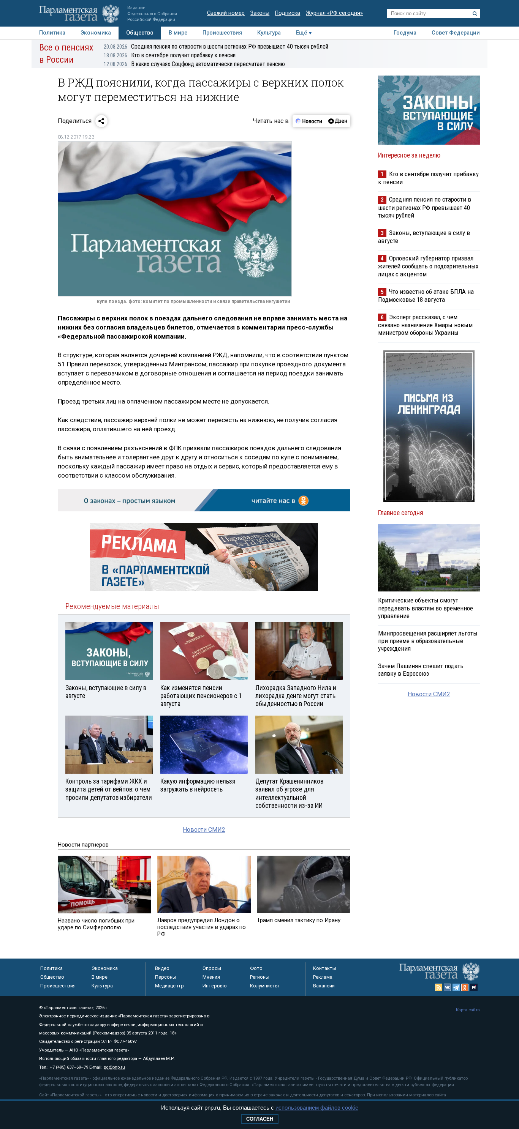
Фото (256, 968)
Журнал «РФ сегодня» (334, 13)
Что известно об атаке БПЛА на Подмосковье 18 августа (426, 295)
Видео (162, 968)
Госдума (405, 33)
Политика (52, 33)
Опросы (212, 968)
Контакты (324, 968)
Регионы (259, 977)
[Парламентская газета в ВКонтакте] (447, 987)
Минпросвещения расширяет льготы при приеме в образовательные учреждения (428, 640)
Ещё (301, 33)
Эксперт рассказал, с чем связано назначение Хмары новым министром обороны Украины (425, 324)
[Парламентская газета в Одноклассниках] (465, 987)
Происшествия (222, 33)
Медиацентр (169, 986)
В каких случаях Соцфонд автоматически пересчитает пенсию (194, 64)
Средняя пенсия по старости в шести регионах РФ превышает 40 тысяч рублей (216, 46)
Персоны (165, 977)
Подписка (287, 13)
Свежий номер (226, 13)
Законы (259, 13)
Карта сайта (468, 1010)
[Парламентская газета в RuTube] (474, 987)
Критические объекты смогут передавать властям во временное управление (425, 607)
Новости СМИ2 (204, 829)
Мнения (211, 977)
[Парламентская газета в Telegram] (456, 987)
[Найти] (475, 14)
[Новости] (309, 121)
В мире (178, 33)
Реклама (322, 977)
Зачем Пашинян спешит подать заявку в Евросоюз (421, 669)
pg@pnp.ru (114, 1067)
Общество (139, 33)
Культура (269, 33)
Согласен (259, 1119)
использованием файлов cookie (316, 1107)
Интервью (215, 986)
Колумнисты (264, 986)
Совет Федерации (456, 33)
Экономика (96, 33)
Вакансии (324, 986)
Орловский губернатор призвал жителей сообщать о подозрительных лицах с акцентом (428, 266)
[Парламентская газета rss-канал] (439, 987)
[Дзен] (337, 121)
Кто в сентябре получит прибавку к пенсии (170, 55)
